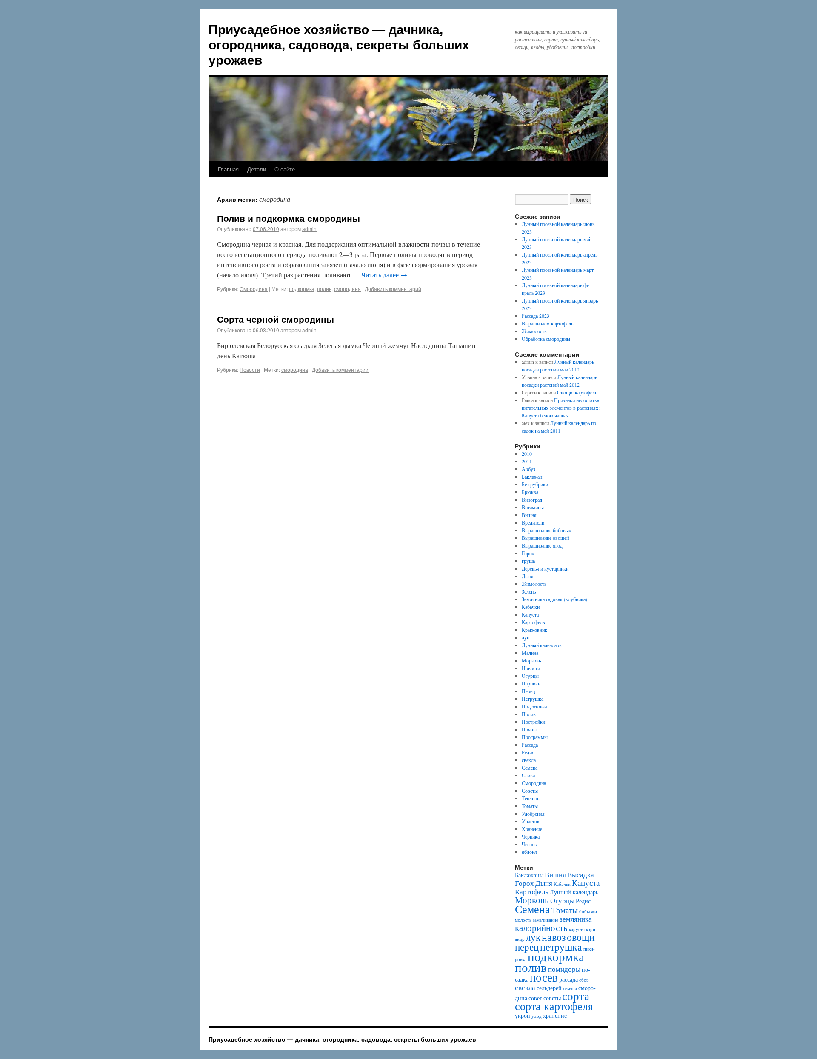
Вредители (533, 522)
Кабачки (531, 606)
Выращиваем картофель (547, 323)
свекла (529, 759)
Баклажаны (529, 875)
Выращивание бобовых (546, 530)
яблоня (529, 851)
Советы (530, 790)
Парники (531, 683)
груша (528, 560)
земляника (576, 919)
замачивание (545, 920)
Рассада (530, 744)
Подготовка (534, 706)
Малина (530, 652)
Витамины (533, 507)
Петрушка (532, 698)
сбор (584, 980)
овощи (581, 937)
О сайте (284, 169)
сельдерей (549, 988)
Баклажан (532, 476)
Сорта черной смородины (275, 318)
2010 (527, 453)
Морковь (531, 660)
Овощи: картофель (577, 392)
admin (309, 228)
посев (544, 977)
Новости (250, 369)
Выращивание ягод (542, 545)
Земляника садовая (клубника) (554, 599)
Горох (528, 553)
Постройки (533, 721)
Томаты (530, 805)
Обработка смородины (546, 338)
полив (324, 288)
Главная (228, 169)
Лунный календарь (541, 645)
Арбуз (528, 468)
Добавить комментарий (393, 288)
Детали (256, 169)
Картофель (533, 622)
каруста (577, 929)
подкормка (301, 288)
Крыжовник (534, 629)
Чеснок (529, 844)
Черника (531, 836)
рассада (568, 979)
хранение (555, 1015)
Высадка (580, 874)
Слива (528, 775)
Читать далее (384, 274)
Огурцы (530, 675)
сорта (575, 996)
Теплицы (531, 798)
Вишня (529, 514)
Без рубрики (535, 484)
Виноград (532, 499)
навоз (554, 937)
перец (527, 946)
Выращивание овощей (545, 537)
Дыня (528, 576)
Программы (535, 737)
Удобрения (533, 813)
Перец (528, 691)
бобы (584, 911)
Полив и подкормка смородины (288, 217)
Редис (528, 752)
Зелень (529, 591)
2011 (527, 461)
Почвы (529, 729)
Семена (529, 767)
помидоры (564, 969)
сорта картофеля (554, 1005)
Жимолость (534, 331)
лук (525, 637)
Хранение (532, 828)
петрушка (561, 946)
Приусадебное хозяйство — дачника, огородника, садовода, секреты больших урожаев (339, 44)
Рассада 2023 (535, 315)
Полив (529, 714)
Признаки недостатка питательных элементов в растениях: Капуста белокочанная (561, 408)
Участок (531, 821)
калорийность (541, 927)
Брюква (530, 491)
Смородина (254, 288)
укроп (522, 1015)
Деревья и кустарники (545, 568)
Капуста (530, 614)
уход (536, 1016)
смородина (347, 288)
